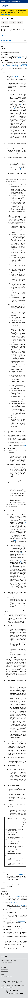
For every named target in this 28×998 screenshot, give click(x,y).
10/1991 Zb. (21, 921)
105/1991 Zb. (14, 902)
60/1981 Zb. (22, 875)
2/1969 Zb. (18, 896)
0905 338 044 (4, 971)
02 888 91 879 (4, 969)
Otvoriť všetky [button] (24, 33)
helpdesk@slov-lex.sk (6, 976)
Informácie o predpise (8, 36)
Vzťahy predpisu (6, 40)
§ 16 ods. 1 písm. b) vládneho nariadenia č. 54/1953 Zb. (14, 64)
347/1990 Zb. (21, 905)
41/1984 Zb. (21, 57)
